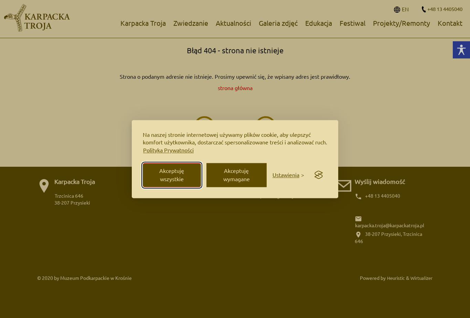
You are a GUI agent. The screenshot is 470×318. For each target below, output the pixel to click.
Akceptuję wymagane (236, 175)
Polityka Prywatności (168, 150)
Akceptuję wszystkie (171, 175)
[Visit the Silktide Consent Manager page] (318, 175)
